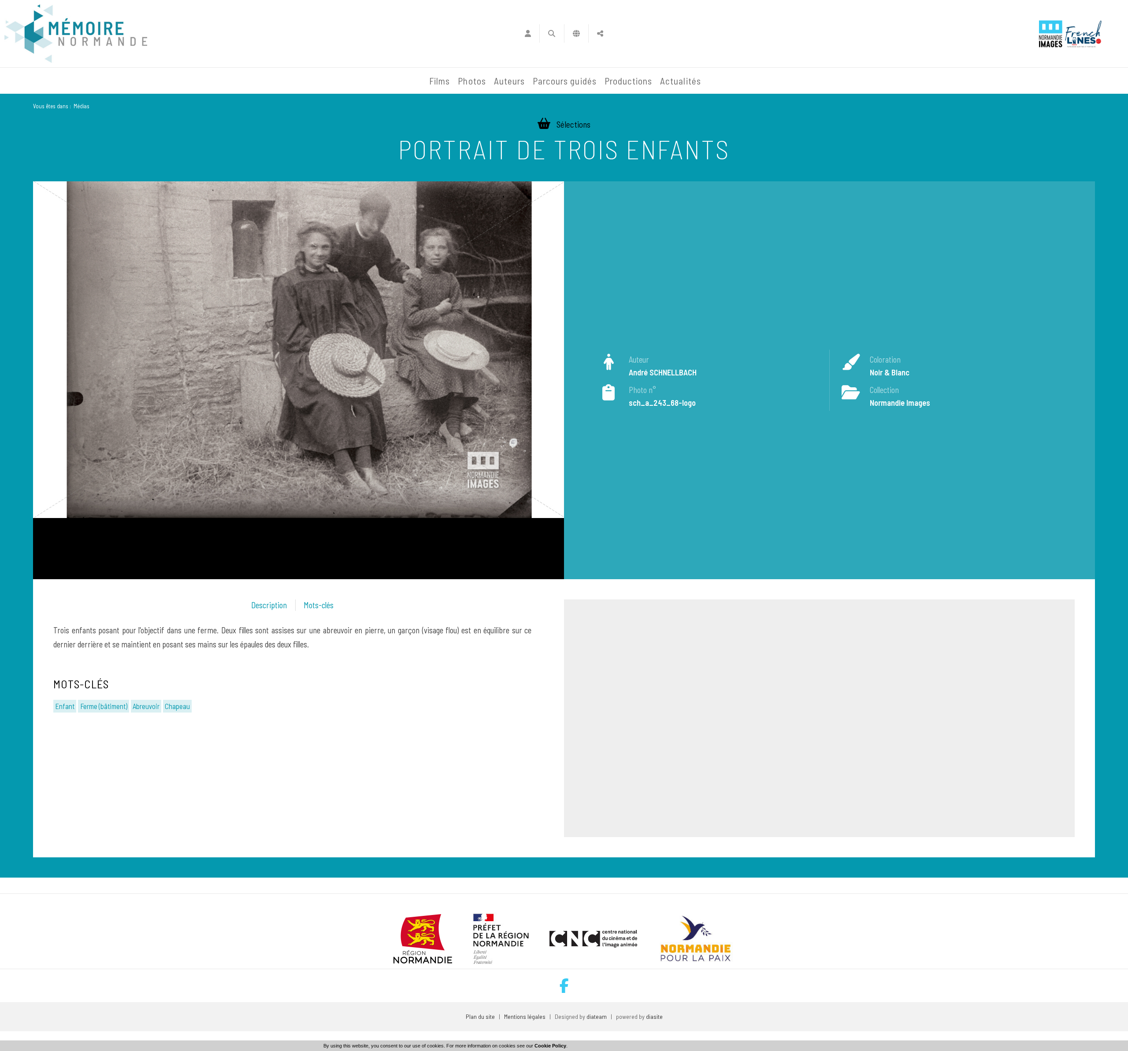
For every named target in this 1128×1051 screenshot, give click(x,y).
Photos (472, 80)
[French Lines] (1083, 33)
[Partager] (600, 33)
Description (269, 605)
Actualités (680, 80)
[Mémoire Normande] (330, 81)
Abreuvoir (146, 706)
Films (439, 80)
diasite (654, 1016)
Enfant (64, 706)
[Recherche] (552, 33)
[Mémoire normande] (75, 33)
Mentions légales (524, 1016)
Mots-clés (319, 605)
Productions (629, 80)
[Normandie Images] (1050, 33)
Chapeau (177, 706)
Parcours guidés (565, 80)
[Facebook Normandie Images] (564, 985)
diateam (596, 1016)
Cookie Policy (550, 1045)
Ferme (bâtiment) (103, 706)
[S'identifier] (527, 33)
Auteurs (509, 80)
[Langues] (576, 33)
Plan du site (480, 1016)
